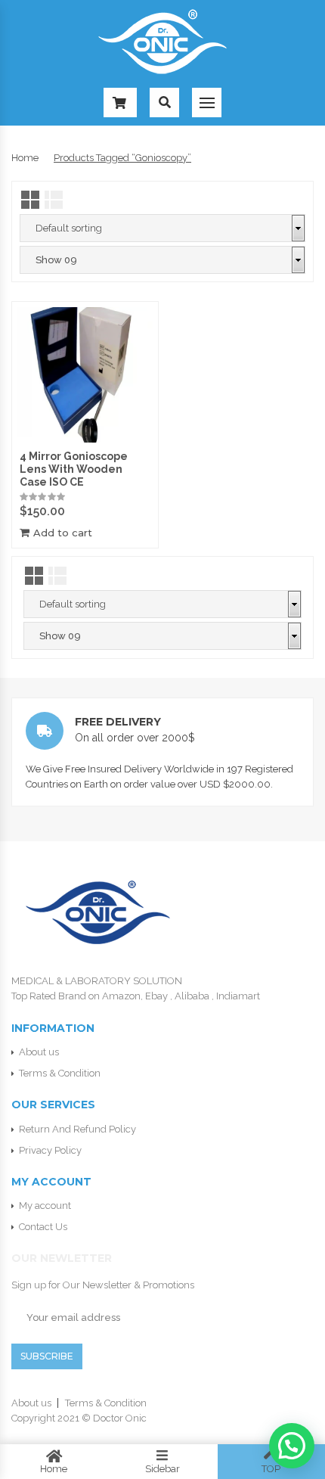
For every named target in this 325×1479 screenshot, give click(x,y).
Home (25, 157)
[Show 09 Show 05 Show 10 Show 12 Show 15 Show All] (162, 260)
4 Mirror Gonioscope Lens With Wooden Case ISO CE (74, 469)
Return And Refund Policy (77, 1129)
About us (39, 1052)
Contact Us (43, 1226)
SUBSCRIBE (46, 1356)
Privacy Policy (50, 1150)
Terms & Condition (60, 1073)
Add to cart (62, 533)
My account (45, 1205)
